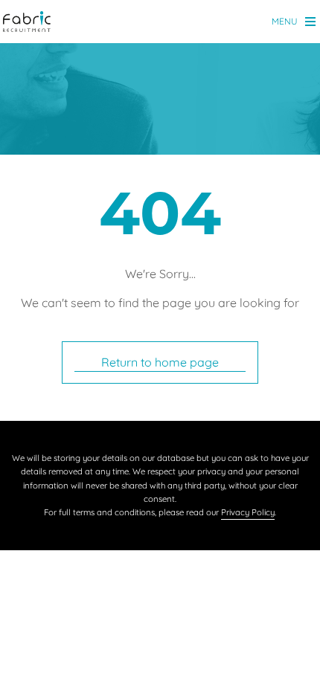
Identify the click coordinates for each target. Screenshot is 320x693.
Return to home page (160, 362)
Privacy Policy (248, 512)
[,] (27, 22)
